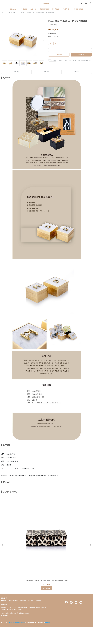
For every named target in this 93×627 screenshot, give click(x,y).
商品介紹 (16, 72)
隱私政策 (30, 601)
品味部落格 (66, 9)
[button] (44, 40)
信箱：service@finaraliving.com (11, 609)
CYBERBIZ (48, 622)
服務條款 (38, 601)
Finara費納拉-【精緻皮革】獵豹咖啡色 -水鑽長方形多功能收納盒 (46, 580)
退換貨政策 (23, 601)
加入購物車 (58, 55)
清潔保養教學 (78, 9)
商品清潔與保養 (13, 601)
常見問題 (3, 601)
